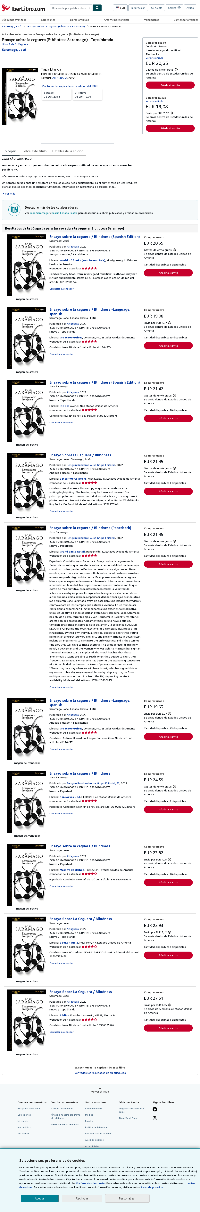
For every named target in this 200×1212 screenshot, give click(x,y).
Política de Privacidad (96, 1127)
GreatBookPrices (71, 337)
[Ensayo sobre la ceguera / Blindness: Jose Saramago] (26, 831)
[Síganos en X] (155, 1118)
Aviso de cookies (94, 1139)
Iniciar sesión (138, 7)
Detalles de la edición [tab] (67, 151)
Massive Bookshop (72, 869)
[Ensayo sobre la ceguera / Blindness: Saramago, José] (26, 904)
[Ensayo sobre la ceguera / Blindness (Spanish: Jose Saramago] (26, 440)
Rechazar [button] (82, 1198)
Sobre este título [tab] (34, 151)
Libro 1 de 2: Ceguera (15, 44)
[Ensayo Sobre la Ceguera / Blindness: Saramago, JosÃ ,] (26, 513)
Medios (89, 1114)
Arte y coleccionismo (116, 19)
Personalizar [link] (127, 1198)
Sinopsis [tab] (11, 151)
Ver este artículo (154, 57)
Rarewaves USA (70, 796)
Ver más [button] (10, 193)
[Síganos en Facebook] (155, 1109)
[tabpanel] (70, 176)
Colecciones (48, 19)
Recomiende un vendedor (65, 1124)
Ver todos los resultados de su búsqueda (100, 1072)
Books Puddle (69, 942)
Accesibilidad (92, 1146)
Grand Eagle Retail (72, 551)
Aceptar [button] (40, 1198)
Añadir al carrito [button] (170, 85)
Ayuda (190, 7)
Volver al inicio (100, 1091)
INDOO (64, 405)
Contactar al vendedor (61, 288)
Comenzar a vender (186, 19)
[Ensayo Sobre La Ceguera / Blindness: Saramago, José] (26, 977)
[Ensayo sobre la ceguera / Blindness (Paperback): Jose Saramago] (26, 586)
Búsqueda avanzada (14, 19)
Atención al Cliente (129, 1118)
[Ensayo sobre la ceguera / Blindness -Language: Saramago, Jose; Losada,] (26, 368)
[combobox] (71, 7)
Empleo (89, 1121)
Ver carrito (23, 1133)
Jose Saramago (39, 212)
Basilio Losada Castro (65, 212)
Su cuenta (156, 7)
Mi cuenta (23, 1121)
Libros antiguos (79, 19)
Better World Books (73, 478)
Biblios (64, 1015)
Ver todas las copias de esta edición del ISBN (69, 86)
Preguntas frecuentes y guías (131, 1110)
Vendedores (151, 19)
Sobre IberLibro (93, 1108)
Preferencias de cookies (91, 1183)
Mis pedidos (24, 1127)
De (52, 94)
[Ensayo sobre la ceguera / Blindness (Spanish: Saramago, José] (26, 295)
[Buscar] (97, 7)
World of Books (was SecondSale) (82, 260)
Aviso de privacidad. (153, 1187)
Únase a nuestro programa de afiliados (65, 1116)
